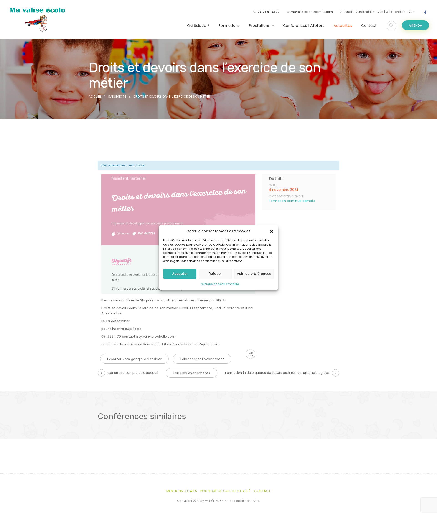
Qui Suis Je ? (198, 25)
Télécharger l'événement (202, 359)
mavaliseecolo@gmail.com (312, 12)
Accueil (95, 96)
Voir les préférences (254, 273)
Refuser (215, 273)
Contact (369, 25)
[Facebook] (425, 12)
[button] (271, 231)
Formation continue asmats (292, 200)
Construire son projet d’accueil (132, 372)
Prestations (259, 25)
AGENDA (415, 25)
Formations (229, 25)
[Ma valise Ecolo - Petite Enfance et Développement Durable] (37, 19)
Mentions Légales (181, 491)
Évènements (117, 96)
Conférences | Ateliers (304, 25)
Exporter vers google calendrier (134, 359)
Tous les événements (191, 373)
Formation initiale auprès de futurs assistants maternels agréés (277, 372)
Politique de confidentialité (220, 284)
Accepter (180, 273)
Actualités (343, 25)
